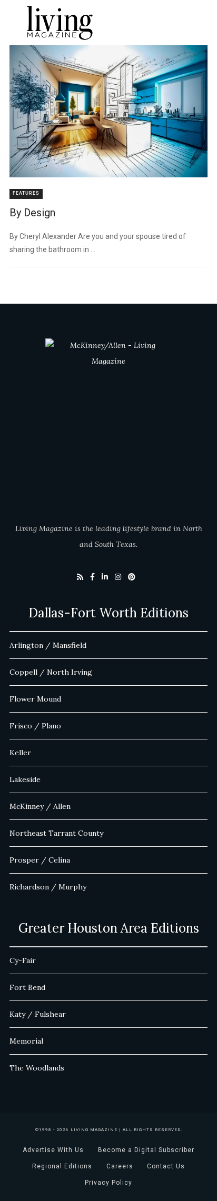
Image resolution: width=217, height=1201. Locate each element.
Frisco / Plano (35, 725)
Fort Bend (27, 987)
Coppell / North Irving (50, 672)
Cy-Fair (22, 960)
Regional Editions (62, 1166)
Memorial (26, 1041)
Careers (119, 1166)
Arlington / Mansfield (47, 645)
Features (26, 193)
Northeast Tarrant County (56, 833)
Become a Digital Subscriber (146, 1150)
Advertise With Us (53, 1150)
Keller (20, 752)
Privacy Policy (108, 1182)
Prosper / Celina (39, 860)
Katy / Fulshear (37, 1014)
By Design (32, 212)
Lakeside (25, 779)
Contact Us (166, 1166)
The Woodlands (36, 1068)
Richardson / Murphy (47, 887)
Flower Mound (35, 699)
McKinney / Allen (40, 806)
